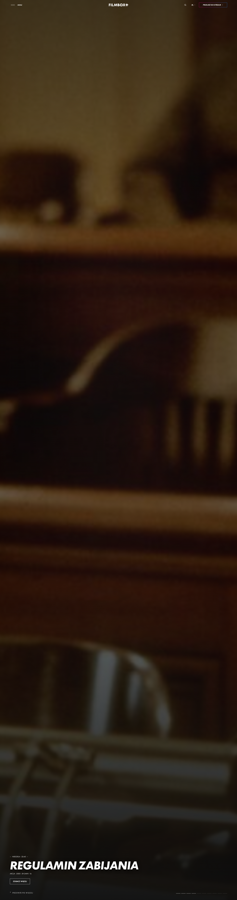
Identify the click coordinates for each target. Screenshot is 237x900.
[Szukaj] (185, 5)
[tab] (178, 893)
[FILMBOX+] (118, 5)
